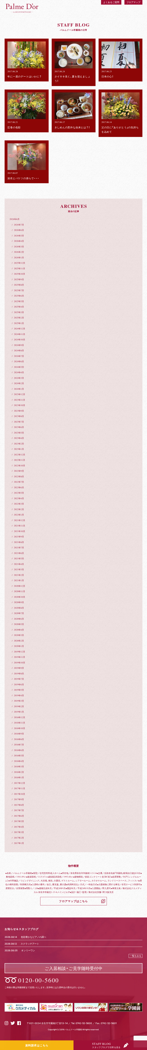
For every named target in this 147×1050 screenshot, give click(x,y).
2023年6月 (19, 427)
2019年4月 (19, 695)
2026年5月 (19, 235)
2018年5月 (19, 755)
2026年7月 (19, 224)
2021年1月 (19, 580)
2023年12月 (19, 394)
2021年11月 (19, 525)
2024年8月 (19, 350)
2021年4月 (19, 564)
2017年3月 (19, 832)
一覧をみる (135, 955)
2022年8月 (19, 476)
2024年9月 (19, 345)
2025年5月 (19, 301)
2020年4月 (19, 629)
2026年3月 (19, 246)
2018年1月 (19, 777)
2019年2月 (19, 706)
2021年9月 (19, 536)
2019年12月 (19, 651)
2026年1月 (19, 257)
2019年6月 (19, 684)
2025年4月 (19, 306)
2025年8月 (19, 284)
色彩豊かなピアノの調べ (33, 937)
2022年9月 (19, 470)
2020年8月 (19, 607)
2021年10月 (19, 531)
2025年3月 (19, 312)
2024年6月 (19, 361)
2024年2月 (19, 383)
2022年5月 (19, 492)
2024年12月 (19, 328)
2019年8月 (19, 673)
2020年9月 (19, 602)
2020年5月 (19, 624)
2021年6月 (19, 553)
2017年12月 (19, 783)
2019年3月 (19, 700)
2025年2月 (19, 317)
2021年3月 (19, 569)
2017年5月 (19, 821)
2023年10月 (19, 405)
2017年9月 (19, 799)
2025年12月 (19, 262)
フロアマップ (133, 2)
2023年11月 (19, 399)
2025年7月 (19, 290)
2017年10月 (19, 794)
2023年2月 (19, 443)
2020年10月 (19, 596)
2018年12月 (19, 717)
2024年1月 (19, 388)
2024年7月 (19, 356)
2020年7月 (19, 613)
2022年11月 (19, 460)
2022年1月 (19, 514)
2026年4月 (19, 241)
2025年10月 (19, 273)
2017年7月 (19, 810)
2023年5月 (19, 432)
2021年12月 (19, 520)
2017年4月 (19, 826)
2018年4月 (19, 761)
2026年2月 (19, 252)
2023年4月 (19, 438)
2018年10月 (19, 728)
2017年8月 (19, 804)
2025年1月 (19, 323)
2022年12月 (19, 454)
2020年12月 (19, 586)
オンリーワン (28, 950)
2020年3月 (19, 635)
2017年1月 (19, 843)
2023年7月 (19, 421)
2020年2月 (19, 640)
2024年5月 (19, 367)
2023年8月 (19, 416)
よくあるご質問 (111, 2)
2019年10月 (19, 662)
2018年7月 (19, 744)
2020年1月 (19, 646)
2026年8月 (15, 219)
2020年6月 (19, 618)
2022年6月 (19, 487)
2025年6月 (19, 295)
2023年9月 (19, 410)
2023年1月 (19, 449)
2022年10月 (19, 465)
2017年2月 (19, 837)
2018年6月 (19, 750)
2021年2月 (19, 575)
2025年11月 (19, 268)
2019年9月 (19, 668)
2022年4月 (19, 498)
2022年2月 (19, 509)
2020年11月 (19, 591)
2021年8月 (19, 542)
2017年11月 (19, 788)
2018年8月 (19, 739)
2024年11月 (19, 334)
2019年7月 (19, 678)
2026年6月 (19, 230)
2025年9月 (19, 279)
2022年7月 (19, 481)
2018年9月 (19, 733)
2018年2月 (19, 772)
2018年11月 (19, 722)
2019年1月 (19, 711)
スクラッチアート (30, 943)
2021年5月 (19, 558)
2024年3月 (19, 378)
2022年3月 (19, 503)
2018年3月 (19, 766)
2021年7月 (19, 547)
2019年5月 (19, 689)
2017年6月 (19, 815)
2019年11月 (19, 657)
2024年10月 (19, 339)
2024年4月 (19, 372)
